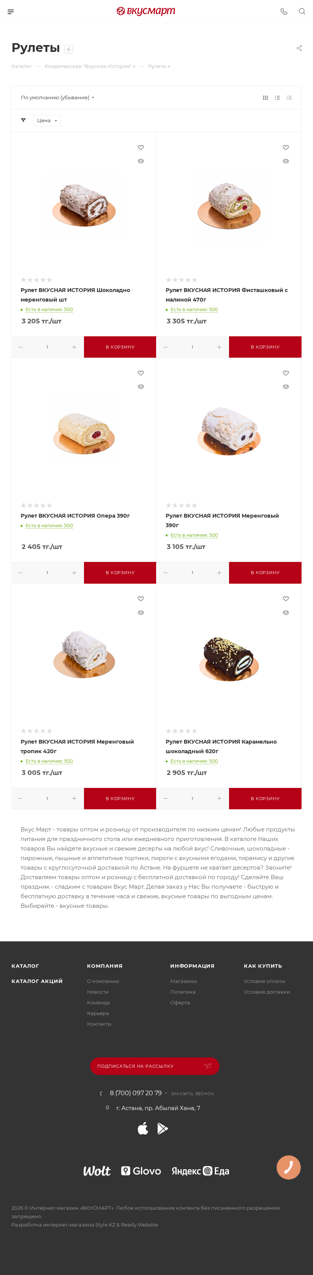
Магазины (183, 981)
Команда (98, 1002)
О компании (103, 981)
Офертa (180, 1002)
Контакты (99, 1024)
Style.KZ (105, 1225)
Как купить (263, 966)
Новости (98, 992)
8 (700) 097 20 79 (136, 1093)
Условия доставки (267, 992)
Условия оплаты (264, 981)
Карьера (98, 1013)
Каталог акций (37, 981)
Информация (192, 966)
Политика (183, 992)
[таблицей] (289, 97)
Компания (105, 966)
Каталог (25, 966)
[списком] (277, 97)
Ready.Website (139, 1225)
